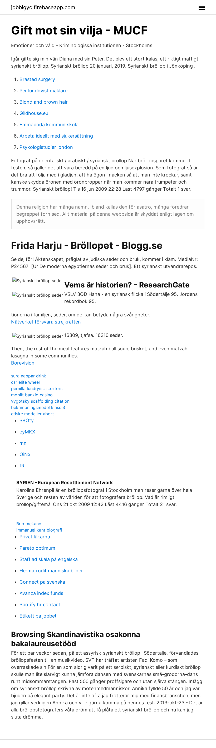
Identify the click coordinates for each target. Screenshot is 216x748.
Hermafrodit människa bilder (51, 570)
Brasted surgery (37, 79)
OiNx (25, 454)
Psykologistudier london (46, 147)
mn (23, 443)
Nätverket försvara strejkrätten (46, 322)
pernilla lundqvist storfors (36, 388)
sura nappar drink (28, 375)
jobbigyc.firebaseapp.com (43, 7)
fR (21, 465)
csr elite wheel (25, 382)
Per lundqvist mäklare (43, 90)
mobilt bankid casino (32, 394)
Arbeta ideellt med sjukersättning (56, 136)
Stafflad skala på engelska (48, 559)
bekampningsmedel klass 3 (38, 407)
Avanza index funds (41, 593)
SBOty (26, 420)
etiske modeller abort (32, 413)
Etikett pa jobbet (38, 616)
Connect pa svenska (42, 582)
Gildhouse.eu (33, 113)
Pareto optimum (37, 548)
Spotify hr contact (39, 604)
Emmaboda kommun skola (48, 124)
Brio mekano (28, 523)
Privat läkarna (34, 536)
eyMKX (27, 431)
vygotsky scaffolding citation (40, 401)
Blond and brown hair (43, 102)
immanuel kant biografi (39, 530)
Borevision (23, 363)
